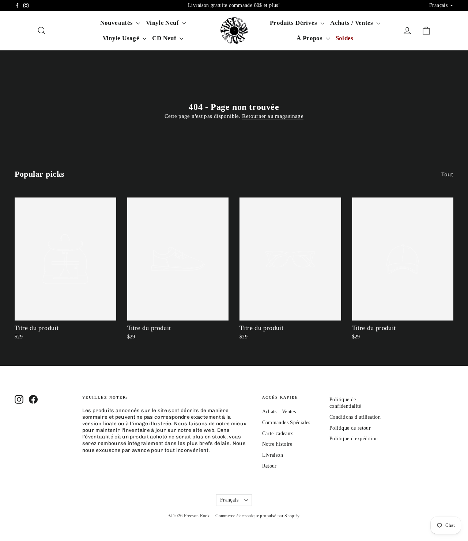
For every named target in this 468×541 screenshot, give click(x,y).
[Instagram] (26, 5)
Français (229, 500)
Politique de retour (350, 428)
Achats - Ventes (279, 411)
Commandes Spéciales (286, 422)
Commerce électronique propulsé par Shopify (257, 515)
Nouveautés (117, 22)
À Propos (310, 38)
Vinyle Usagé (122, 38)
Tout (447, 174)
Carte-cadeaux (277, 433)
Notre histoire (277, 444)
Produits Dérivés (294, 22)
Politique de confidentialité (345, 403)
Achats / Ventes (352, 22)
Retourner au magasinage (272, 116)
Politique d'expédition (353, 438)
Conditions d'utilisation (355, 417)
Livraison (272, 455)
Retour (269, 466)
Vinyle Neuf (163, 22)
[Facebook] (17, 5)
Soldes (345, 38)
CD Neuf (165, 38)
